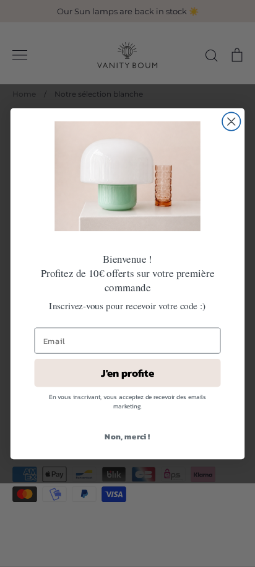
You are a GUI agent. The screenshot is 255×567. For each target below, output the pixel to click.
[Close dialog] (231, 121)
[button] (127, 176)
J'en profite (127, 372)
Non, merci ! (127, 436)
